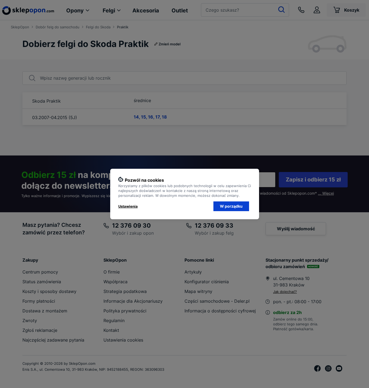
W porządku (231, 206)
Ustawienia (128, 206)
